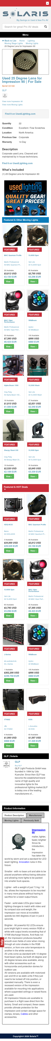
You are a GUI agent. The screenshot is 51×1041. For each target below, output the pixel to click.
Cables (24, 1013)
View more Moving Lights (12, 104)
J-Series (7, 654)
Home (22, 40)
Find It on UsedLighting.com (20, 113)
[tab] (14, 815)
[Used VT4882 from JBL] (13, 699)
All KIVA (31, 729)
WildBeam (32, 320)
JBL (5, 726)
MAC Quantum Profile (13, 255)
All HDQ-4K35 (9, 534)
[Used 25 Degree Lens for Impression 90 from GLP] (25, 73)
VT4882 (7, 719)
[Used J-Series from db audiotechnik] (13, 634)
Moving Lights (32, 43)
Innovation (24, 861)
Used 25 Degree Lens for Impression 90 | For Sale (22, 80)
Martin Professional (11, 262)
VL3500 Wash (34, 385)
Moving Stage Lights (14, 43)
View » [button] (9, 281)
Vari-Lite (31, 262)
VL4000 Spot (33, 255)
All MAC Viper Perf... (12, 329)
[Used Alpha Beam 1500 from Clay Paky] (13, 365)
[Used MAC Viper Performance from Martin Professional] (13, 300)
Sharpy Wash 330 (11, 450)
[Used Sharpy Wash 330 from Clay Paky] (13, 430)
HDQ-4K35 (8, 524)
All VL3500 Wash (35, 395)
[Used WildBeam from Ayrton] (37, 300)
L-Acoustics (32, 726)
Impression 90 (38, 831)
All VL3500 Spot (34, 459)
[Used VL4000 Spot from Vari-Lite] (37, 235)
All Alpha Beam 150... (12, 395)
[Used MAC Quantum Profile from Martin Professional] (13, 235)
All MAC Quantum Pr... (12, 264)
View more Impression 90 (12, 101)
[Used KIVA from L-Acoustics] (37, 699)
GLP (4, 90)
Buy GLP (18, 765)
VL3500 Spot (33, 450)
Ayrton (30, 327)
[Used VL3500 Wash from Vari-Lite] (37, 365)
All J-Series (8, 664)
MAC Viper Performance (9, 321)
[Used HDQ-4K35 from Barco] (13, 504)
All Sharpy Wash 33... (12, 459)
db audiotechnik (10, 661)
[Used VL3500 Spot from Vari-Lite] (37, 430)
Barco (6, 531)
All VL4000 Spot (34, 264)
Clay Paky (8, 392)
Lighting (31, 40)
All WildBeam (33, 329)
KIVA (30, 719)
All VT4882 (8, 729)
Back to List (10, 40)
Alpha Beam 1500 (11, 385)
